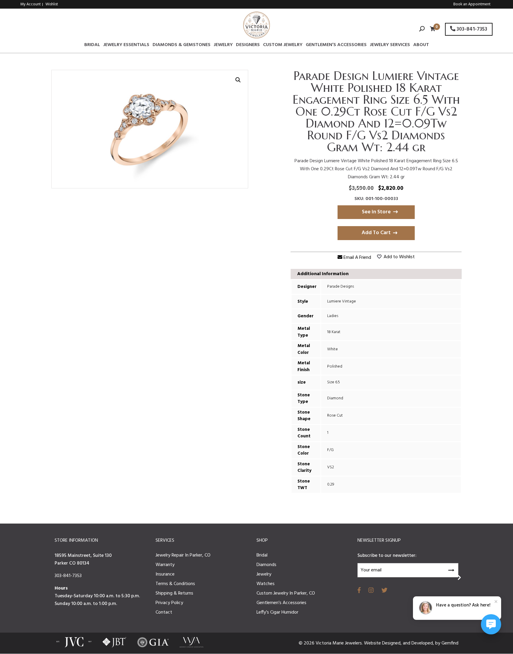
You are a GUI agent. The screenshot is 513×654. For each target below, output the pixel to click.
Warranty (165, 564)
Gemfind (449, 643)
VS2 (330, 467)
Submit (451, 569)
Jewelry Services (390, 46)
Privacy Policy (169, 602)
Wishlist (51, 4)
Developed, (423, 643)
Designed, (392, 643)
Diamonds (266, 564)
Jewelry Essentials (126, 46)
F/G (330, 450)
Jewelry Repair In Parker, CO (183, 555)
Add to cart (376, 232)
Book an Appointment (471, 4)
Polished (334, 366)
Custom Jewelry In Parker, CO (285, 593)
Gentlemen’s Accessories (336, 46)
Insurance (165, 574)
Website (373, 643)
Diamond (335, 398)
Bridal (92, 46)
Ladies (332, 316)
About (421, 46)
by (438, 643)
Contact (164, 612)
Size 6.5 (333, 382)
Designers (248, 46)
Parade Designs (340, 286)
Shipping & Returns (174, 593)
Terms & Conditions (175, 583)
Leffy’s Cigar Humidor (277, 612)
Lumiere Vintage (341, 301)
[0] (431, 29)
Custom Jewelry (283, 46)
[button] (238, 80)
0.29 (330, 484)
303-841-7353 (471, 29)
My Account (30, 4)
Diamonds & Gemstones (181, 46)
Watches (265, 583)
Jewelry (223, 46)
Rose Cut (335, 415)
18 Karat (334, 332)
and (407, 643)
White (332, 349)
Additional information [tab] (323, 274)
